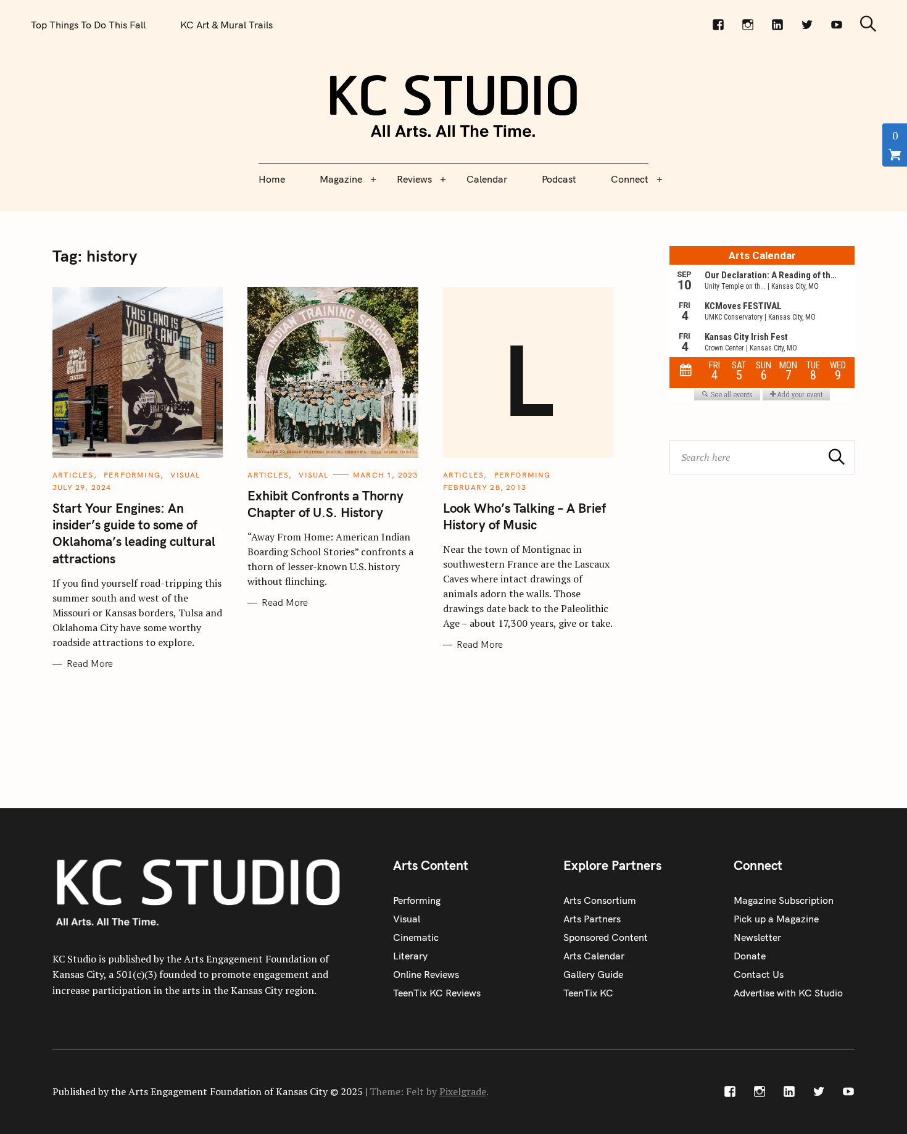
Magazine (341, 179)
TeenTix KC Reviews (437, 993)
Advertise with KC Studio (788, 993)
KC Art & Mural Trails (226, 25)
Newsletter (757, 937)
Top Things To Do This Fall (88, 25)
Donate (750, 956)
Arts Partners (592, 919)
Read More (90, 663)
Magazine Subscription (784, 900)
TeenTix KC (588, 993)
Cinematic (416, 937)
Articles (73, 474)
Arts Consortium (599, 900)
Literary (410, 956)
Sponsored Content (605, 937)
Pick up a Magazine (776, 919)
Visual (185, 474)
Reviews (414, 179)
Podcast (559, 179)
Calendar (486, 179)
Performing (132, 474)
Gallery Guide (593, 974)
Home (272, 179)
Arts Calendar (593, 956)
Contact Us (759, 974)
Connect (629, 179)
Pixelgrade (462, 1091)
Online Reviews (426, 974)
